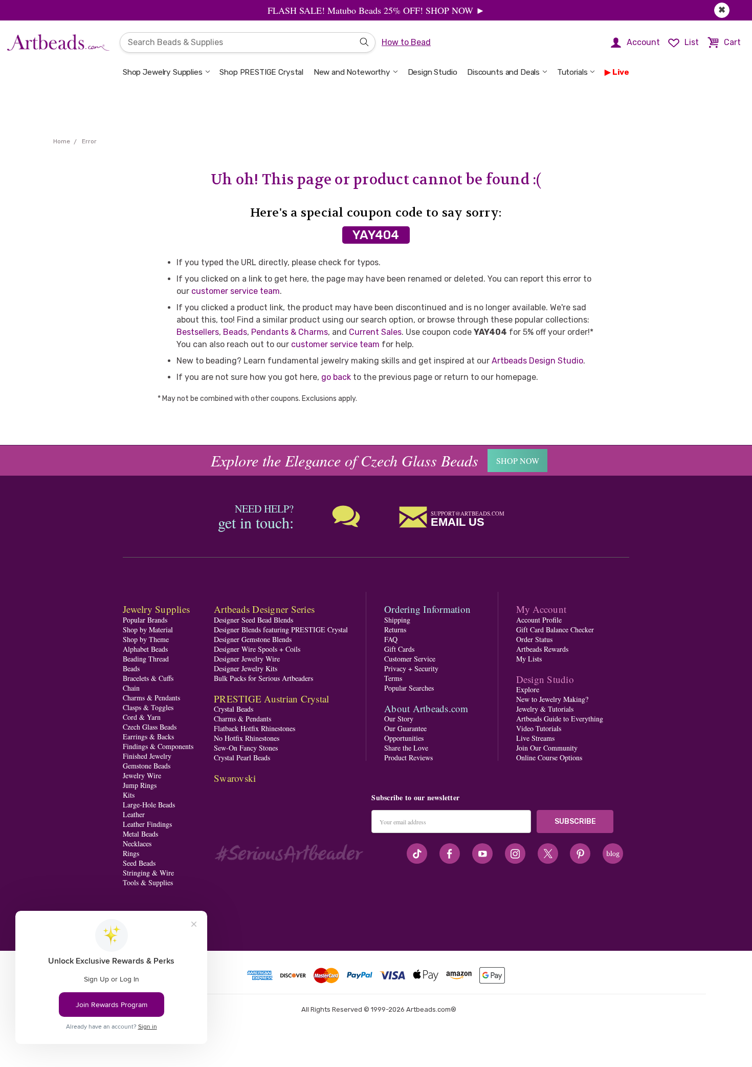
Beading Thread (146, 659)
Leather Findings (147, 824)
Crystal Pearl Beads (242, 757)
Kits (129, 795)
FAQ (390, 639)
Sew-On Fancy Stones (246, 748)
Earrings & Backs (148, 736)
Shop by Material (148, 629)
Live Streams (535, 738)
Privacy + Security (411, 668)
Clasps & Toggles (148, 707)
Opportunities (404, 738)
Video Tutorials (538, 728)
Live (620, 72)
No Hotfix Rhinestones (246, 738)
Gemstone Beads (146, 766)
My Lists (529, 659)
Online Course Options (549, 757)
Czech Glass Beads (149, 727)
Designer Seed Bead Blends (253, 620)
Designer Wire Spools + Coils (257, 649)
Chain (131, 688)
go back (336, 377)
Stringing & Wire (148, 873)
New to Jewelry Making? (552, 699)
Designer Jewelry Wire (247, 659)
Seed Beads (139, 863)
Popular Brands (145, 620)
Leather (134, 814)
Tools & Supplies (148, 882)
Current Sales (375, 332)
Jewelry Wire (142, 775)
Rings (131, 853)
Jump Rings (140, 785)
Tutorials (572, 72)
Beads (235, 332)
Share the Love (406, 748)
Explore (527, 689)
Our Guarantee (405, 728)
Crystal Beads (233, 709)
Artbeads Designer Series (264, 609)
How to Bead (406, 42)
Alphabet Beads (145, 649)
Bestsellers (197, 332)
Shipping (397, 620)
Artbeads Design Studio (537, 361)
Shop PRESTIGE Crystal (261, 72)
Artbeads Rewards (542, 649)
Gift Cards (399, 649)
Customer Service (409, 659)
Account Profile (539, 620)
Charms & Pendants (151, 697)
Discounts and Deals (503, 72)
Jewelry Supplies (156, 609)
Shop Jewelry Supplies (163, 72)
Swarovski (235, 778)
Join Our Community (547, 748)
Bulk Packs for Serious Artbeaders (263, 678)
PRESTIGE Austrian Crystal (271, 698)
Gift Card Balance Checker (555, 629)
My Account (541, 609)
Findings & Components (158, 746)
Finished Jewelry (147, 756)
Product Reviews (408, 757)
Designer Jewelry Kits (245, 668)
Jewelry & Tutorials (544, 709)
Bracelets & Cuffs (148, 678)
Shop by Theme (146, 639)
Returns (395, 629)
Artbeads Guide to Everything (559, 718)
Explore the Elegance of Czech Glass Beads (344, 460)
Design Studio (432, 72)
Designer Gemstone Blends (253, 639)
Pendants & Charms (289, 332)
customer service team (235, 291)
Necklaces (137, 843)
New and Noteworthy (352, 72)
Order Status (534, 639)
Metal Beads (140, 834)
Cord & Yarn (142, 717)
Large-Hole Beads (149, 804)
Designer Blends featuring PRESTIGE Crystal (281, 629)
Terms (393, 678)
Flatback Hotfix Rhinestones (254, 728)
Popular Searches (409, 688)
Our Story (398, 718)
